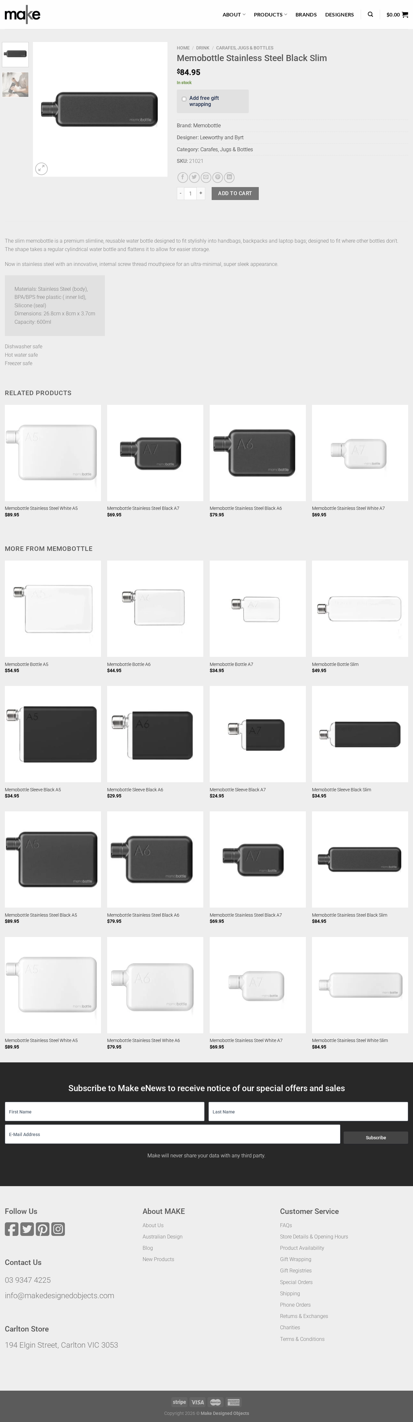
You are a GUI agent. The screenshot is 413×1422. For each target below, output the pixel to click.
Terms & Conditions (302, 1339)
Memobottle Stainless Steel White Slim (350, 1040)
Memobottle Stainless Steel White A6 (143, 1040)
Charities (290, 1327)
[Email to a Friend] (206, 177)
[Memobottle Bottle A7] (258, 609)
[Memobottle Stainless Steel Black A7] (155, 453)
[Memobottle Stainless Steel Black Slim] (360, 859)
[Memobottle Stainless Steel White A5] (53, 453)
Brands (306, 14)
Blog (148, 1248)
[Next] (156, 109)
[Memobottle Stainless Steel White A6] (155, 985)
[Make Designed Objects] (22, 14)
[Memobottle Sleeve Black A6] (155, 734)
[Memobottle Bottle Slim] (360, 609)
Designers (339, 14)
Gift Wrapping (295, 1259)
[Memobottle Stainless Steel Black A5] (53, 859)
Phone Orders (295, 1305)
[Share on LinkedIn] (229, 177)
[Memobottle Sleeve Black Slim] (360, 734)
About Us (153, 1225)
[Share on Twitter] (194, 177)
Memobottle (207, 125)
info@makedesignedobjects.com (59, 1295)
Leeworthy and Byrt (222, 137)
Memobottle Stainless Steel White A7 (348, 508)
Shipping (290, 1293)
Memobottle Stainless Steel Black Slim (349, 915)
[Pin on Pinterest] (217, 177)
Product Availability (302, 1248)
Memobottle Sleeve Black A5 (33, 790)
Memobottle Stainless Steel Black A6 (246, 508)
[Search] (370, 14)
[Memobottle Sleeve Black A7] (258, 734)
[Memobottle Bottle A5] (53, 609)
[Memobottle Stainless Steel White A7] (360, 453)
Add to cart (235, 193)
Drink (202, 47)
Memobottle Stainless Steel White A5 (41, 508)
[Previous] (44, 109)
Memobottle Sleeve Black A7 (238, 790)
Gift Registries (296, 1271)
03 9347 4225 (28, 1280)
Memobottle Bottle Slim (335, 664)
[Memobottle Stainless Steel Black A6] (258, 453)
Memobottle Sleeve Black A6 (135, 790)
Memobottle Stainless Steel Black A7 (143, 508)
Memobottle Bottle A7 (231, 664)
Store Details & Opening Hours (314, 1237)
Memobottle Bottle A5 (26, 664)
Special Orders (296, 1282)
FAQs (286, 1225)
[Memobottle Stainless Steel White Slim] (360, 985)
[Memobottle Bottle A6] (155, 609)
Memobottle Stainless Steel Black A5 (41, 915)
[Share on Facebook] (182, 177)
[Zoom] (41, 169)
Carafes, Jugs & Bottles (244, 47)
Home (183, 47)
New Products (158, 1259)
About (232, 14)
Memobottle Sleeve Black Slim (341, 790)
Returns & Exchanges (304, 1316)
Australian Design (163, 1237)
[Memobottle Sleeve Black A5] (53, 734)
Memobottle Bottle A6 (129, 664)
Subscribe (376, 1137)
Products (268, 14)
